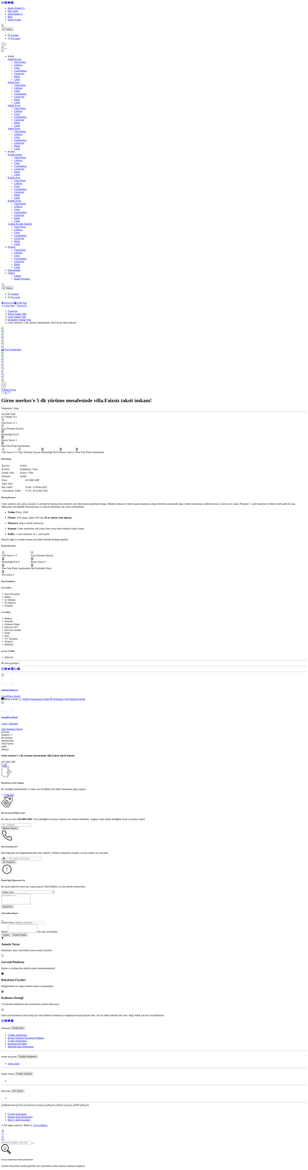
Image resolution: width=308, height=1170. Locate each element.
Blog (10, 16)
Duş (6, 635)
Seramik (8, 621)
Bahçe (7, 597)
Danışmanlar (14, 270)
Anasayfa (12, 311)
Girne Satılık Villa (17, 316)
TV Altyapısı (11, 638)
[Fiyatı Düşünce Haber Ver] (6, 392)
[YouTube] (9, 2)
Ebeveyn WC (11, 627)
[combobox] (6, 858)
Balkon (8, 618)
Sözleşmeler (18, 1028)
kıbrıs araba (13, 1063)
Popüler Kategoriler (27, 1056)
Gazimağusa (20, 70)
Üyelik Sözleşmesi (17, 1040)
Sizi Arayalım (9, 862)
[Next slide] (3, 386)
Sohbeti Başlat (19, 935)
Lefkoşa (18, 65)
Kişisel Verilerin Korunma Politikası (26, 1038)
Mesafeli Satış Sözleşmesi (21, 1046)
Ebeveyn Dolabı (12, 630)
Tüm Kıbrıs (20, 62)
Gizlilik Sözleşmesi (17, 1035)
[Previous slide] (3, 383)
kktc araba (13, 11)
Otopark (8, 605)
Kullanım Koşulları (17, 1043)
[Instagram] (2, 2)
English (14, 35)
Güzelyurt (19, 73)
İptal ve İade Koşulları (19, 1119)
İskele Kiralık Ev (16, 8)
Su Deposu (10, 602)
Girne (17, 67)
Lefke (17, 79)
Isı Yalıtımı (9, 599)
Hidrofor (8, 644)
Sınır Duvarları (12, 594)
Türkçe (8, 29)
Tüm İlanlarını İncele (74, 699)
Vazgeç (6, 935)
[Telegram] (12, 2)
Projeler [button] (12, 247)
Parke (7, 633)
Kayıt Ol (9, 302)
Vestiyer (8, 641)
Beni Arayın (10, 389)
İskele (17, 76)
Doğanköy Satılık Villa (19, 319)
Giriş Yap (22, 302)
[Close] (5, 48)
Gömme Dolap (12, 624)
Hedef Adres (7, 922)
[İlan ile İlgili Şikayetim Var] (9, 392)
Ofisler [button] (11, 273)
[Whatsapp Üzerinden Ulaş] (5, 764)
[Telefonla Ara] (2, 764)
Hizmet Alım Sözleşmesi (20, 1117)
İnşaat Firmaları (22, 278)
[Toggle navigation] (3, 44)
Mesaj (4, 931)
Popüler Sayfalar (24, 1074)
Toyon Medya (40, 1125)
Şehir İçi (8, 657)
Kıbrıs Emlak (14, 19)
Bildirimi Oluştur (10, 828)
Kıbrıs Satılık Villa (17, 314)
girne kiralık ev (15, 14)
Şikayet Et (7, 906)
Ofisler (17, 276)
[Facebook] (6, 2)
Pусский (15, 38)
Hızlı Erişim (17, 1091)
